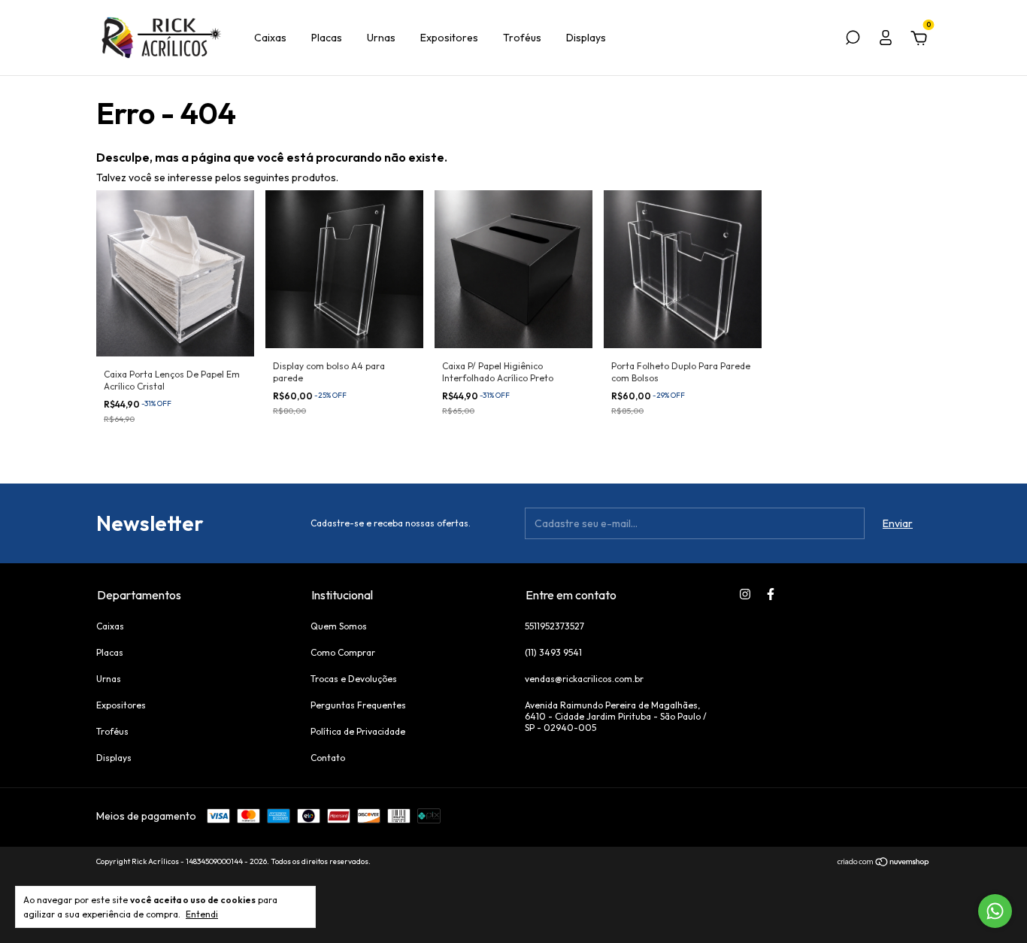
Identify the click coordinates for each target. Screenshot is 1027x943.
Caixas (270, 37)
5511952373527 (554, 626)
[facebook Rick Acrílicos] (771, 594)
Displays (586, 37)
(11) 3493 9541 (553, 652)
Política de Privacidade (358, 731)
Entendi (202, 914)
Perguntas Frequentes (358, 705)
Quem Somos (339, 626)
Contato (328, 757)
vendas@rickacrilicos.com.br (584, 678)
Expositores (449, 37)
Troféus (522, 37)
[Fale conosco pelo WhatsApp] (995, 911)
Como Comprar (343, 652)
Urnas (381, 37)
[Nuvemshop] (884, 863)
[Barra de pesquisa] (852, 40)
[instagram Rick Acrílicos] (745, 594)
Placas (326, 37)
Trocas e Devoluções (354, 678)
